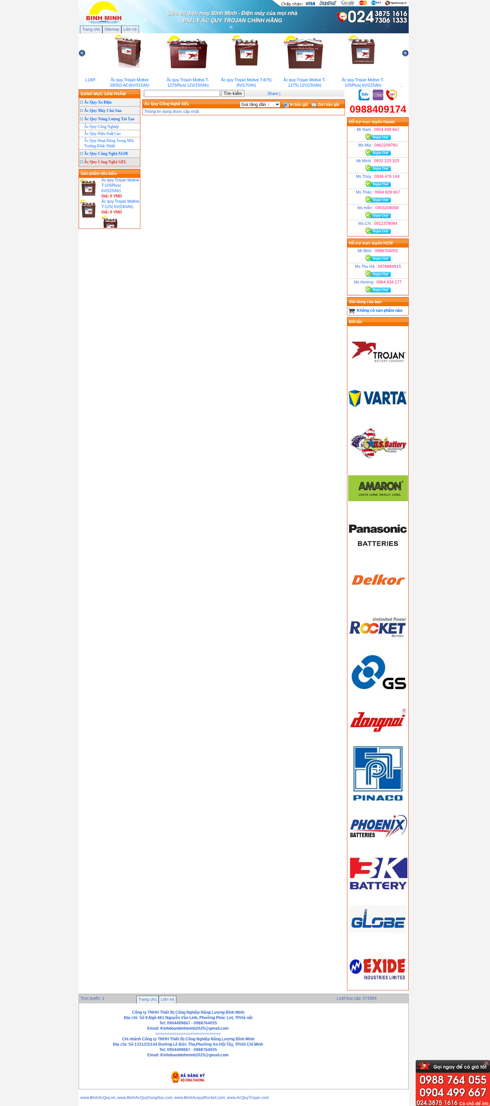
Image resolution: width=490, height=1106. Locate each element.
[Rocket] (378, 648)
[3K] (378, 894)
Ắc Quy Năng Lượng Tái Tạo (109, 119)
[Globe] (378, 941)
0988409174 (378, 109)
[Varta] (378, 416)
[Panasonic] (378, 555)
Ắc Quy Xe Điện (98, 102)
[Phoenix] (378, 848)
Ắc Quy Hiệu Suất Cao (102, 133)
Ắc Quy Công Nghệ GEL (105, 162)
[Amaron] (378, 509)
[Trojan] (378, 370)
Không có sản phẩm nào (379, 310)
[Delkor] (378, 602)
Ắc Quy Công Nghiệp (101, 126)
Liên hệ (130, 29)
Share (272, 93)
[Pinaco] (378, 802)
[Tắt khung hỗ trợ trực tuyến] (486, 1062)
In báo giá (298, 104)
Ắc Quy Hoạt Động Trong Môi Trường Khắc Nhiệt (109, 143)
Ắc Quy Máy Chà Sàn (103, 110)
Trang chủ (91, 29)
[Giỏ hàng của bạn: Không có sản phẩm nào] (351, 310)
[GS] (378, 694)
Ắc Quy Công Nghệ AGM (106, 153)
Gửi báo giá (328, 104)
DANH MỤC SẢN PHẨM (103, 94)
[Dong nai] (378, 741)
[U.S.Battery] (378, 463)
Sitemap (111, 29)
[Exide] (378, 987)
